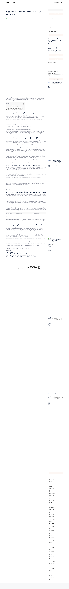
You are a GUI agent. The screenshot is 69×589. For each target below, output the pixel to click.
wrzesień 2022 (51, 521)
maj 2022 (50, 528)
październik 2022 (52, 519)
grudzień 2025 (51, 490)
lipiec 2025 (51, 498)
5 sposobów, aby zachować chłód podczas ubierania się (17, 253)
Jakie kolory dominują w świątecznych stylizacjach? (14, 107)
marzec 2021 (51, 552)
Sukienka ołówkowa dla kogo (57, 82)
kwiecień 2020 (51, 572)
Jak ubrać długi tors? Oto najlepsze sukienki (55, 38)
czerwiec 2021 (51, 547)
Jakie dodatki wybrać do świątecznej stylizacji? (14, 106)
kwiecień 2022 (51, 530)
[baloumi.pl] (11, 2)
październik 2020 (52, 561)
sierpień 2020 (51, 565)
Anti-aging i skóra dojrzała (52, 62)
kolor (11, 171)
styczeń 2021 (51, 556)
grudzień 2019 (51, 579)
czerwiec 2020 (51, 568)
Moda (7, 9)
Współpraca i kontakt (58, 2)
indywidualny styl (36, 97)
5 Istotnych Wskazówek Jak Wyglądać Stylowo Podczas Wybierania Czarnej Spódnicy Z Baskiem (24, 256)
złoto (25, 98)
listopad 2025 (51, 491)
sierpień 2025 (51, 497)
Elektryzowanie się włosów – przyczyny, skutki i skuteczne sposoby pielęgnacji (56, 239)
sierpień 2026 (51, 476)
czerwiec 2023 (51, 514)
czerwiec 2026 (51, 479)
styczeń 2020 (51, 577)
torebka (11, 151)
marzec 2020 (51, 573)
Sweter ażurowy (10, 252)
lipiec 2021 (51, 545)
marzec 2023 (51, 516)
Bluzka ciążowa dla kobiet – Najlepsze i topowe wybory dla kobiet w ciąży (20, 255)
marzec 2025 (51, 505)
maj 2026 (50, 481)
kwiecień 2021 (51, 551)
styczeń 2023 (51, 517)
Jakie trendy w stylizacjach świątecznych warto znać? (14, 109)
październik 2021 (52, 540)
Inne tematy (50, 64)
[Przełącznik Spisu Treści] (23, 104)
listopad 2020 (51, 559)
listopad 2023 (51, 512)
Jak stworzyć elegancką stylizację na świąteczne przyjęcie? (15, 108)
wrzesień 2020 (51, 563)
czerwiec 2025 (51, 500)
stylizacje (25, 113)
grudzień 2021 (51, 537)
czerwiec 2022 (51, 526)
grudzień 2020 (51, 558)
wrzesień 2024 (51, 509)
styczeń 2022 (51, 535)
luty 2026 (50, 486)
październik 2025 (52, 493)
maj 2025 (50, 502)
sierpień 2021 (51, 544)
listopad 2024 (51, 507)
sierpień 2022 (51, 523)
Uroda (49, 75)
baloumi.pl (34, 585)
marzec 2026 (51, 484)
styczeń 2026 (51, 488)
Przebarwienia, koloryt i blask (53, 71)
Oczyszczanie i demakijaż (52, 69)
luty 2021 (50, 554)
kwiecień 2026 (51, 483)
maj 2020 (50, 570)
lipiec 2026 (51, 477)
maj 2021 (50, 549)
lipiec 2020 (51, 566)
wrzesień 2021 (51, 542)
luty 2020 (50, 575)
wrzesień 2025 (51, 495)
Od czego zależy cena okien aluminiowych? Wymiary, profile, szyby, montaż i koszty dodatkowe (54, 30)
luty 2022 (50, 533)
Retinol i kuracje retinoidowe (53, 73)
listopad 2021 (51, 538)
